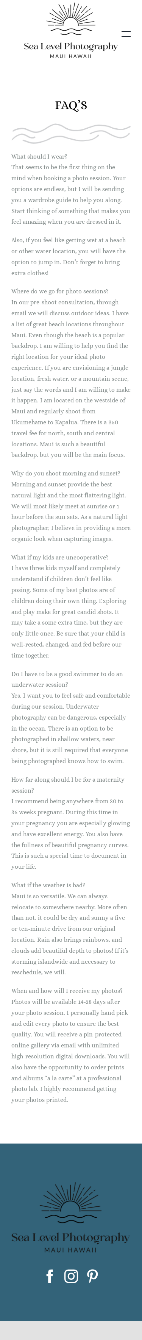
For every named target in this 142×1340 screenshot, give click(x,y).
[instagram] (71, 1276)
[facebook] (50, 1276)
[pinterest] (92, 1276)
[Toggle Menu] (126, 33)
